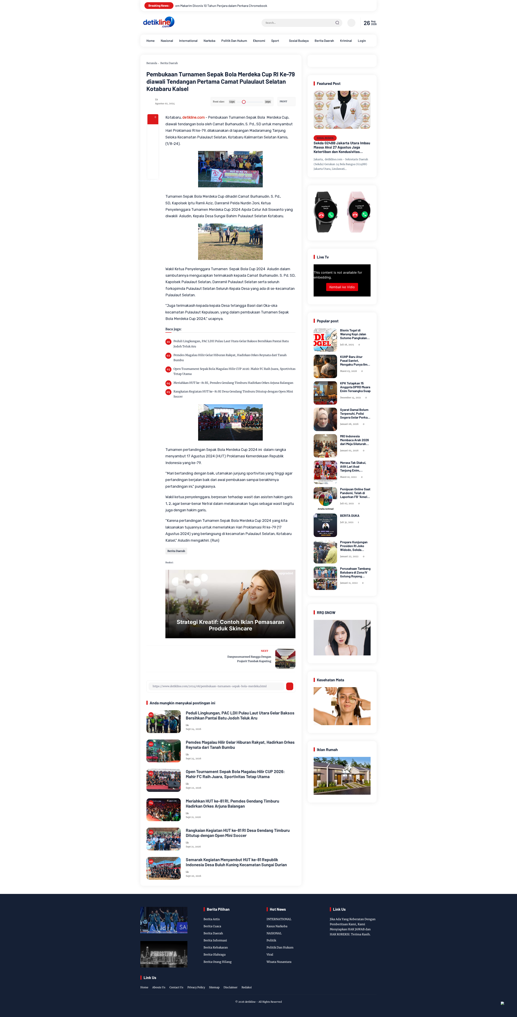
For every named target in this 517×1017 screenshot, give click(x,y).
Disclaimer (230, 987)
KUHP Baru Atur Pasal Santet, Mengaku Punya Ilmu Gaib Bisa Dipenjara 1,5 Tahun (354, 360)
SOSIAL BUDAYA (325, 137)
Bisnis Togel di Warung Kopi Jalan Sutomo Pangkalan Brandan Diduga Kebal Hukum (353, 334)
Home (150, 40)
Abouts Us (158, 987)
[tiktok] (367, 983)
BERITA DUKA (349, 515)
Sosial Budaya (299, 40)
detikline (250, 1001)
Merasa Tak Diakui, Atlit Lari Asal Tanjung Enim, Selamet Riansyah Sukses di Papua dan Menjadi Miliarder (354, 466)
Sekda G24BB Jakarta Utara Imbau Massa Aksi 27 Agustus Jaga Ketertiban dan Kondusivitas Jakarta (342, 147)
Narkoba (209, 40)
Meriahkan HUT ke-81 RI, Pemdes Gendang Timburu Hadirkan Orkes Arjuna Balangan (233, 383)
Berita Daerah (324, 40)
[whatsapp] (152, 162)
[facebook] (152, 129)
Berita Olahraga (215, 954)
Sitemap (214, 987)
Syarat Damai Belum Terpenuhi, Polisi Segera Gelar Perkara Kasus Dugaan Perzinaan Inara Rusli (355, 413)
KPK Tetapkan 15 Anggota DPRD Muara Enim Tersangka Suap (355, 387)
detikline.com (193, 117)
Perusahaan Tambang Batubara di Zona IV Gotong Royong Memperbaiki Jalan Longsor (355, 572)
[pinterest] (152, 173)
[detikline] (158, 27)
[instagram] (361, 983)
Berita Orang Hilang (218, 962)
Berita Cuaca (212, 926)
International (188, 40)
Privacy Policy (196, 987)
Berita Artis (212, 919)
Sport (275, 40)
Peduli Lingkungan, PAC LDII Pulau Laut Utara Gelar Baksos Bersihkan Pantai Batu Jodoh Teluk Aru (231, 343)
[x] (152, 140)
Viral (270, 954)
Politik (271, 940)
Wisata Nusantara (279, 962)
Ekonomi (259, 40)
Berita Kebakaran (216, 947)
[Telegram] (152, 151)
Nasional (167, 40)
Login (362, 40)
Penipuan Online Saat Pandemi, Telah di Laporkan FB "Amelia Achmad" (355, 493)
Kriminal (346, 40)
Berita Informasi (215, 940)
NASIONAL (274, 933)
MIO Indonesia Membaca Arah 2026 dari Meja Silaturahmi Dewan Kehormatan (355, 440)
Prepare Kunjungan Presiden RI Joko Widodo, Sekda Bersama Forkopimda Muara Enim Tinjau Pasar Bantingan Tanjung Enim (355, 546)
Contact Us (176, 987)
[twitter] (355, 983)
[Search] (337, 23)
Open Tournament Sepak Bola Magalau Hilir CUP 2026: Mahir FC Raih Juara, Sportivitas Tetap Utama (234, 371)
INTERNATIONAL (279, 919)
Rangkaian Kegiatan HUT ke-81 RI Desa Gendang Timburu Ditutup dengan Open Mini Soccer (233, 394)
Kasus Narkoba (277, 926)
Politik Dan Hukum (234, 40)
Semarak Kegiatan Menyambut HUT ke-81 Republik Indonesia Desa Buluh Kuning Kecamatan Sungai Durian (236, 862)
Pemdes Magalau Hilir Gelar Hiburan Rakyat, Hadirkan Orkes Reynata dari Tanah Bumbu (230, 357)
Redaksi (247, 987)
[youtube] (374, 983)
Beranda (151, 63)
